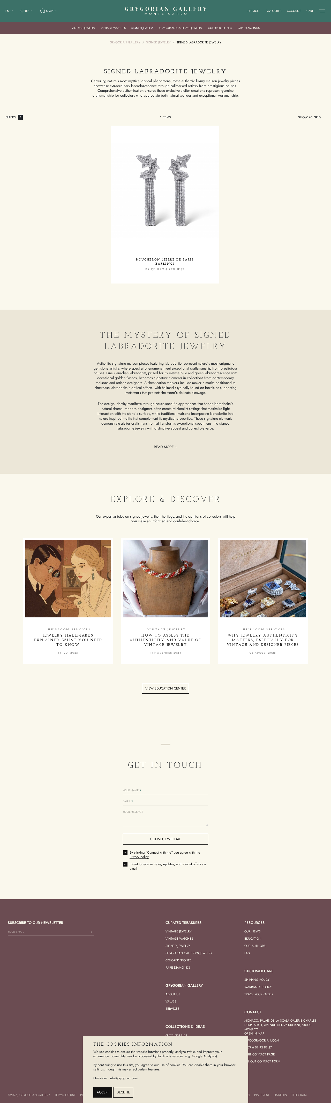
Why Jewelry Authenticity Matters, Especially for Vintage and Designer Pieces (263, 640)
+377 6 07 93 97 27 (258, 1047)
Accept (103, 1092)
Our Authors (255, 946)
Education (252, 938)
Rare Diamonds (249, 28)
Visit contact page (259, 1054)
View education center (165, 688)
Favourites (273, 11)
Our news (252, 931)
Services (254, 11)
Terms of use (65, 1095)
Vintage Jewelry (83, 28)
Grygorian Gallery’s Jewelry (180, 28)
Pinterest (261, 1095)
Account (294, 11)
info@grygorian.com (261, 1040)
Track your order (258, 994)
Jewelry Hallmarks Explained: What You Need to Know (68, 640)
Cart (309, 11)
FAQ (247, 953)
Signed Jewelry (142, 28)
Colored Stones (220, 28)
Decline (123, 1092)
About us (173, 994)
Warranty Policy (258, 987)
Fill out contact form (262, 1061)
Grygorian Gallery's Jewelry (189, 953)
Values (171, 1001)
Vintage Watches (113, 28)
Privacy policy (139, 856)
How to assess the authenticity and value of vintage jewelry (165, 640)
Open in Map (254, 1033)
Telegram (299, 1095)
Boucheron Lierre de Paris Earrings (165, 261)
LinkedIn (280, 1095)
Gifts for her (176, 1035)
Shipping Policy (256, 979)
